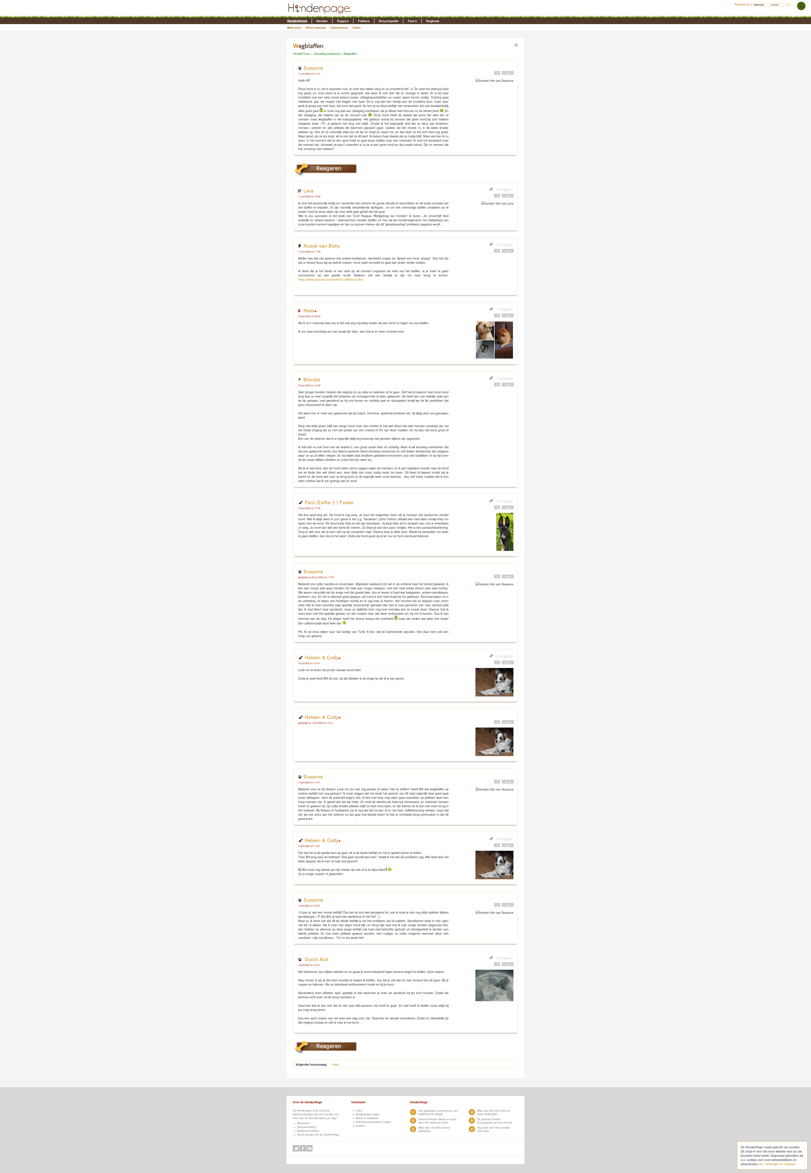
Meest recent (294, 27)
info (760, 1164)
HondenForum (301, 54)
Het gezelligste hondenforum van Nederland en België (438, 1112)
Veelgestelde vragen (368, 1114)
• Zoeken (356, 27)
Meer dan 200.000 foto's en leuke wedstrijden (493, 1112)
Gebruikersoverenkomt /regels (373, 1122)
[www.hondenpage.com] (320, 16)
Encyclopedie (389, 21)
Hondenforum (297, 21)
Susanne (313, 67)
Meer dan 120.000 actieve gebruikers (433, 1129)
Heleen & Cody (322, 657)
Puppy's (343, 21)
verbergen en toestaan (780, 1164)
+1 (497, 315)
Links (359, 1110)
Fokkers (364, 21)
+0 (497, 73)
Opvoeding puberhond (327, 54)
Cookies (360, 1126)
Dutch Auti (315, 959)
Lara (308, 190)
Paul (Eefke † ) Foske (329, 502)
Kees (309, 310)
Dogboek (432, 21)
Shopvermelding (306, 1127)
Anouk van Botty (321, 245)
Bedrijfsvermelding (308, 1131)
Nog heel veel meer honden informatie (493, 1129)
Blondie (311, 379)
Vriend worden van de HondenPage (318, 1134)
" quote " (507, 73)
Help (335, 1064)
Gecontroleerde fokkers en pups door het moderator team (437, 1120)
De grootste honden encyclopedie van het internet (494, 1120)
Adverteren (303, 1123)
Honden (322, 21)
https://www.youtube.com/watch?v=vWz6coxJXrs (330, 279)
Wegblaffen (350, 54)
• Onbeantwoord (338, 27)
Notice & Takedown (367, 1118)
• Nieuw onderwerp (315, 27)
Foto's (412, 21)
